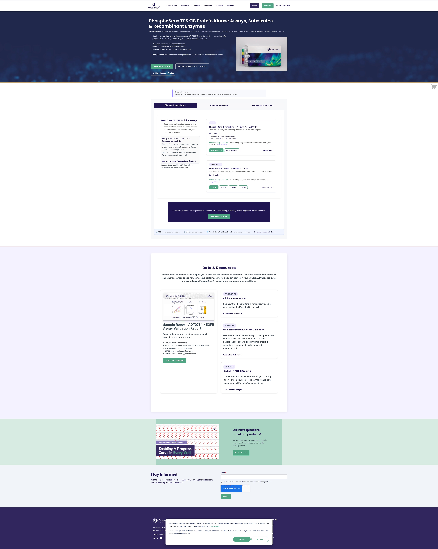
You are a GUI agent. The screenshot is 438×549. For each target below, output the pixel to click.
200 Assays (216, 150)
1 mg (214, 187)
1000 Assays (231, 150)
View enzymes (222, 144)
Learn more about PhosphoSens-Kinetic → (179, 161)
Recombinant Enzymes (263, 105)
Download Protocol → (232, 314)
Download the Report (175, 360)
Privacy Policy (215, 526)
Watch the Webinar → (232, 355)
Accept (242, 539)
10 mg (233, 187)
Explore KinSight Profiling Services (192, 66)
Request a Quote (162, 66)
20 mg (243, 187)
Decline (260, 539)
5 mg (223, 187)
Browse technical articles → (264, 232)
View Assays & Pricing (164, 73)
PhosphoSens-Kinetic (175, 105)
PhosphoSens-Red (219, 105)
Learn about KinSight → (233, 390)
